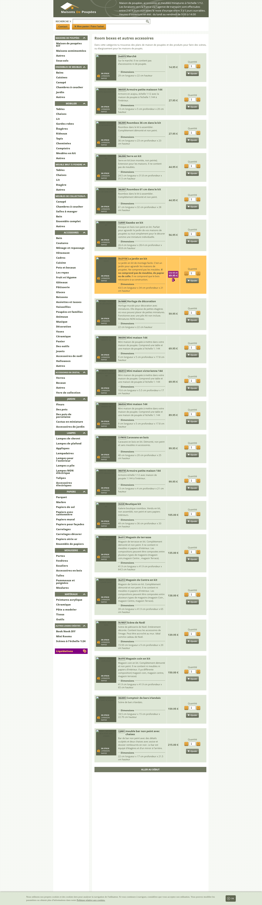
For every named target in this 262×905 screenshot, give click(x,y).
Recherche (62, 21)
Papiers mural (65, 519)
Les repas (62, 272)
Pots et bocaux (66, 267)
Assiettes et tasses (68, 302)
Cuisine (61, 262)
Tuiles (60, 575)
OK (232, 898)
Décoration (63, 326)
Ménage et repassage (70, 248)
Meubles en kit (66, 153)
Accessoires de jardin (70, 426)
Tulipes (61, 478)
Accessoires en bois (69, 570)
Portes (60, 556)
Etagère (61, 185)
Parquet (61, 497)
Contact (62, 26)
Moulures (62, 587)
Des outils (62, 346)
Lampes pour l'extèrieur (64, 459)
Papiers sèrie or (66, 539)
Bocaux (61, 383)
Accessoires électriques (64, 484)
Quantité (192, 62)
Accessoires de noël (69, 356)
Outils (60, 619)
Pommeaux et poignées (65, 582)
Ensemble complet (68, 221)
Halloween (63, 361)
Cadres (60, 257)
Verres (60, 378)
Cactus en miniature (69, 421)
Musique (61, 321)
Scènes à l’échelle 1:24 (71, 641)
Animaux (62, 316)
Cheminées (63, 143)
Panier (60, 341)
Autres (60, 55)
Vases (60, 331)
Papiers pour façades (70, 524)
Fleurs (60, 404)
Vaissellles (63, 307)
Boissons (62, 297)
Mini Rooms (64, 636)
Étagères (62, 128)
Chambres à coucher (69, 87)
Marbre (61, 502)
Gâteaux (62, 282)
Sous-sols (62, 60)
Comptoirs (63, 148)
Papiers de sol (65, 507)
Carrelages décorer (69, 534)
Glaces (60, 292)
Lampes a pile (65, 465)
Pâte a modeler (66, 609)
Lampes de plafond (68, 443)
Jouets (60, 351)
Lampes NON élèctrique (65, 472)
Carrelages (63, 529)
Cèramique (63, 604)
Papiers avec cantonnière (64, 513)
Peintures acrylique (69, 599)
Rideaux (61, 133)
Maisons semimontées (71, 50)
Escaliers (62, 565)
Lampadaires (65, 453)
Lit (58, 119)
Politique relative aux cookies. (91, 900)
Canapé (61, 82)
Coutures (62, 243)
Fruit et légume (66, 277)
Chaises (61, 114)
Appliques (62, 448)
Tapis (59, 138)
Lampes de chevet (68, 438)
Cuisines (61, 77)
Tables (60, 109)
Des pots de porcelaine (63, 415)
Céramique (63, 336)
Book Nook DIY (66, 631)
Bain (59, 216)
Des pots (61, 409)
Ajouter (193, 73)
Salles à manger (66, 211)
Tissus (60, 614)
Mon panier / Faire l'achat (90, 26)
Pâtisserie (63, 287)
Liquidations (64, 651)
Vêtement (63, 253)
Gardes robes (65, 123)
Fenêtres (62, 560)
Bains (59, 72)
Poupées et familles (69, 312)
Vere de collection (68, 392)
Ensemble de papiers (70, 544)
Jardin (60, 92)
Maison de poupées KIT (69, 45)
